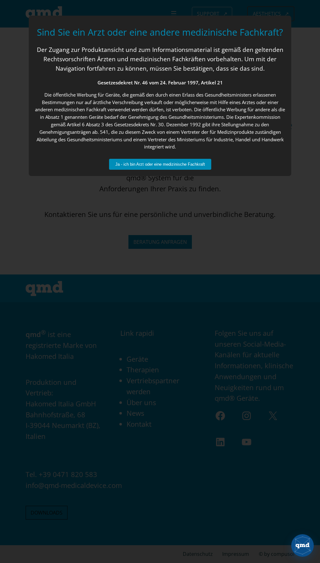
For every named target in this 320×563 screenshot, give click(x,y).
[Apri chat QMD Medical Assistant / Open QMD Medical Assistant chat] (302, 545)
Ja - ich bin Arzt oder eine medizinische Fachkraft (160, 164)
